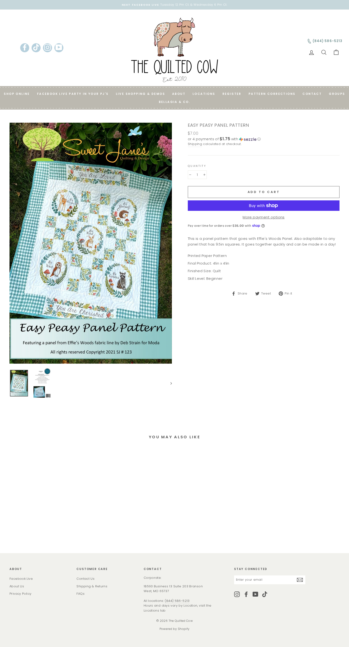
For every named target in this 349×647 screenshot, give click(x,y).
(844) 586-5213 (177, 601)
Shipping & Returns (91, 586)
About (178, 94)
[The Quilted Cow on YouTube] (255, 594)
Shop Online (17, 94)
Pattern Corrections (272, 94)
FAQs (80, 594)
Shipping (195, 144)
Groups (337, 94)
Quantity (197, 166)
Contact (312, 94)
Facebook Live (21, 579)
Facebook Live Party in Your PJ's (73, 94)
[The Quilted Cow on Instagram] (237, 594)
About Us (16, 586)
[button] (264, 139)
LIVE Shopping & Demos (140, 94)
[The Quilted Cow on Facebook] (246, 594)
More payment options (264, 217)
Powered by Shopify (175, 629)
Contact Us (85, 579)
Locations (204, 94)
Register (231, 94)
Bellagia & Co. (174, 102)
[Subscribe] (300, 580)
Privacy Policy (20, 594)
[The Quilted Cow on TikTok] (265, 594)
